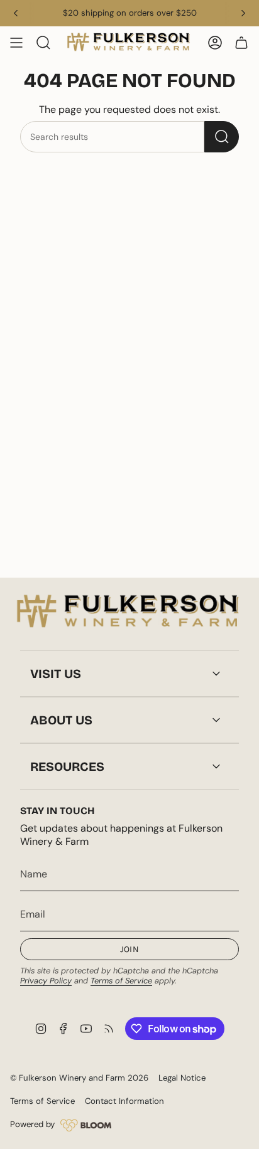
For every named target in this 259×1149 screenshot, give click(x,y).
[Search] (221, 136)
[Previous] (15, 13)
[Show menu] (16, 42)
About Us (61, 720)
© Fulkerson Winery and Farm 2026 (79, 1077)
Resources (67, 766)
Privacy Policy (46, 980)
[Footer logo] (129, 612)
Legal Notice (182, 1077)
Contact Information (124, 1101)
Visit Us (55, 673)
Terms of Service (121, 980)
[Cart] (241, 42)
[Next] (243, 13)
